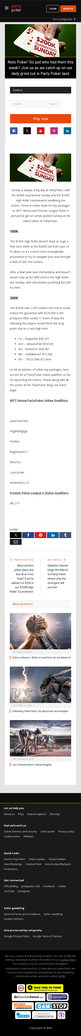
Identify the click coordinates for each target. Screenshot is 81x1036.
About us (9, 814)
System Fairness (14, 919)
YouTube (9, 891)
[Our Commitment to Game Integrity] (40, 740)
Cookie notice (12, 836)
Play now (40, 118)
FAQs (21, 814)
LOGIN (53, 8)
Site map (55, 814)
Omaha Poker (33, 864)
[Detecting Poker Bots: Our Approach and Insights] (40, 687)
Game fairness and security (20, 831)
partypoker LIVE (30, 886)
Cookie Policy (67, 959)
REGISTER (68, 8)
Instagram (24, 891)
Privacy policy (66, 831)
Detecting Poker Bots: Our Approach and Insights (40, 711)
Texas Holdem (57, 859)
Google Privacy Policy (16, 936)
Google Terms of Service (47, 936)
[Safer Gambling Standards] (61, 1018)
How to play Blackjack (58, 864)
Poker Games (37, 859)
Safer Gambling (53, 914)
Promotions (11, 869)
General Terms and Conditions (22, 914)
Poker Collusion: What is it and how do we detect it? (42, 657)
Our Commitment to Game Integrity (32, 764)
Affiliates (28, 836)
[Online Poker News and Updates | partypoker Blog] (16, 7)
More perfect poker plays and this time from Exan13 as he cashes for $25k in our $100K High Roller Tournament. (22, 578)
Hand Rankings (13, 864)
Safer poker (47, 831)
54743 (61, 976)
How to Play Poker (15, 859)
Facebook (49, 886)
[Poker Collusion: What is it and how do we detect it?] (40, 633)
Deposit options (36, 814)
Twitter (62, 886)
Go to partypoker (63, 19)
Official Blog (11, 886)
